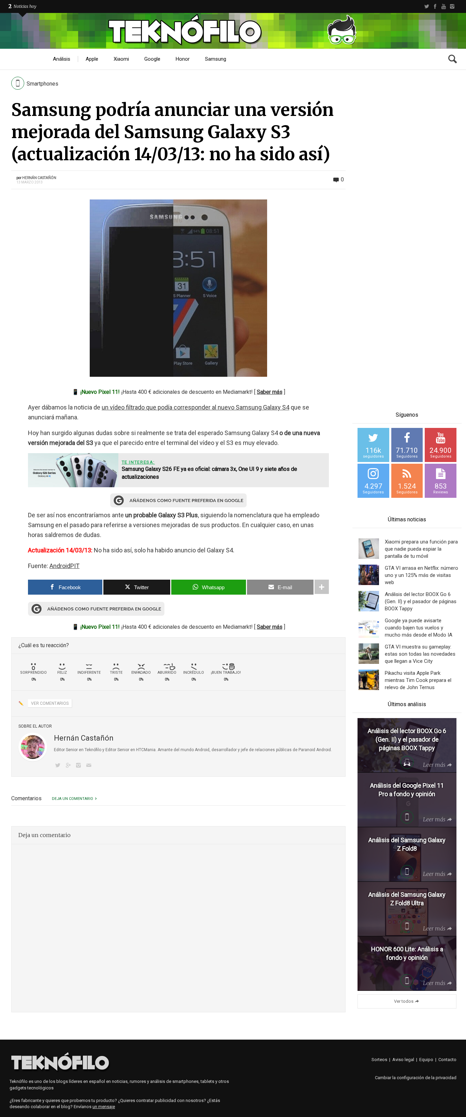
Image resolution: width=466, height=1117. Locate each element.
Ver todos (403, 1001)
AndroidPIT (64, 565)
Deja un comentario (72, 798)
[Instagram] (452, 6)
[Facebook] (435, 6)
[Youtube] (443, 6)
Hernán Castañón (39, 178)
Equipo (426, 1059)
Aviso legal (403, 1059)
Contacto (447, 1059)
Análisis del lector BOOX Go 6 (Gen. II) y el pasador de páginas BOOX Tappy (420, 601)
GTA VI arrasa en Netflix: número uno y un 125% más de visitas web (421, 575)
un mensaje (103, 1106)
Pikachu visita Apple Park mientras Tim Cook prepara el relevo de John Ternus (418, 680)
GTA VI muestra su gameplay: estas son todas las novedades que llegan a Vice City (420, 654)
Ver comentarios (50, 703)
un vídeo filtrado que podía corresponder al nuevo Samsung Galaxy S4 (195, 407)
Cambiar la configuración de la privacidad (415, 1077)
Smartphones (42, 83)
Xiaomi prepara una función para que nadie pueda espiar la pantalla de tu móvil (421, 549)
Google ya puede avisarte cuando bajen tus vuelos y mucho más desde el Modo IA (418, 627)
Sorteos (379, 1059)
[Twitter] (426, 6)
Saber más (269, 392)
